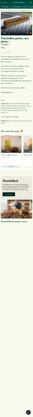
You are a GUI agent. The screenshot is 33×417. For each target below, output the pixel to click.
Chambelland (5, 44)
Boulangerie (8, 10)
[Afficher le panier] (30, 2)
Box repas (7, 7)
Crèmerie (25, 7)
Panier (12, 166)
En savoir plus (9, 194)
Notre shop (3, 10)
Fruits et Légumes (17, 7)
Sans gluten (14, 10)
